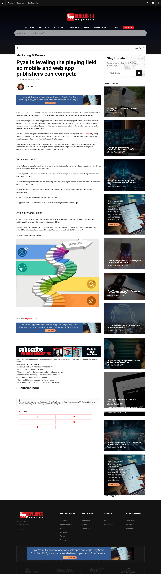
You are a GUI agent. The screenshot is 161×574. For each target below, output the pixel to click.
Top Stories (28, 27)
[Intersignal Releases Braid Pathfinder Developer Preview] (124, 138)
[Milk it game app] (97, 571)
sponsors (20, 3)
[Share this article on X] (74, 417)
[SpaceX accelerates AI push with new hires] (124, 390)
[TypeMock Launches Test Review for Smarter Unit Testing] (124, 286)
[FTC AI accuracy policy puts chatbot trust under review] (124, 318)
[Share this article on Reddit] (74, 422)
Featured (44, 27)
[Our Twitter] (147, 3)
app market (87, 134)
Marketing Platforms (86, 402)
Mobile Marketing (25, 403)
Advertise (64, 532)
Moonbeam (28, 530)
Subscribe (73, 27)
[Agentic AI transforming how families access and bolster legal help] (124, 175)
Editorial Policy (66, 524)
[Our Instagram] (152, 3)
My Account (130, 524)
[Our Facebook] (141, 3)
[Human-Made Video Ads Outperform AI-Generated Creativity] (124, 353)
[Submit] (156, 36)
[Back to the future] (2, 3)
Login (115, 27)
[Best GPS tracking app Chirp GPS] (65, 571)
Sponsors (86, 528)
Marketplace (101, 27)
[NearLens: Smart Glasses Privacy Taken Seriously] (124, 414)
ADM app (129, 528)
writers (10, 3)
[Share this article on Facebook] (37, 417)
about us (63, 521)
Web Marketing (38, 403)
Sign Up (129, 27)
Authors (63, 528)
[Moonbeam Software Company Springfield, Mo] (33, 571)
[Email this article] (37, 427)
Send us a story (33, 3)
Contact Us (130, 521)
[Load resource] (58, 100)
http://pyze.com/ (31, 319)
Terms (62, 536)
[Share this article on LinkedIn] (37, 422)
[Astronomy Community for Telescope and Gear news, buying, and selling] (129, 571)
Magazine (58, 27)
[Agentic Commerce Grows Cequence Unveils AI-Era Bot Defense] (124, 435)
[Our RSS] (158, 3)
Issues (84, 524)
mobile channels (27, 113)
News (86, 27)
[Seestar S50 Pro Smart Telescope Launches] (124, 101)
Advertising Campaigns (53, 403)
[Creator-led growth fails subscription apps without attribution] (124, 253)
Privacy (63, 540)
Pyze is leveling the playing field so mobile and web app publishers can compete (48, 402)
